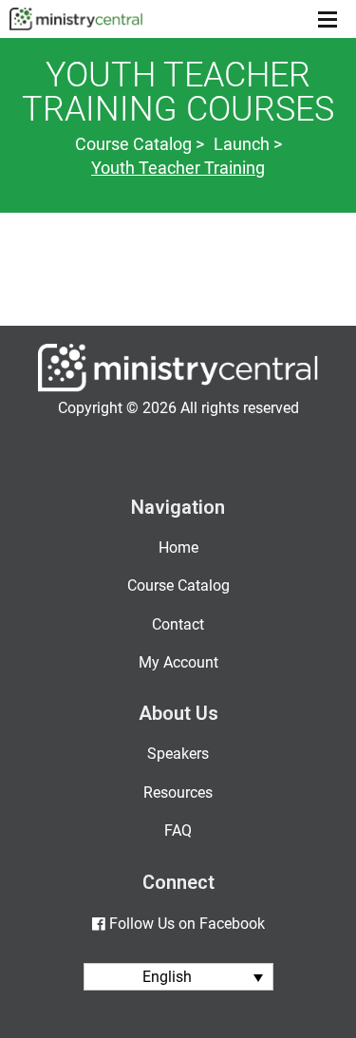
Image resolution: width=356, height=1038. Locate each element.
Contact (178, 624)
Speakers (178, 754)
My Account (178, 662)
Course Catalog (178, 585)
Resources (178, 792)
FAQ (178, 830)
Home (178, 547)
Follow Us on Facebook (187, 924)
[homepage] (178, 387)
